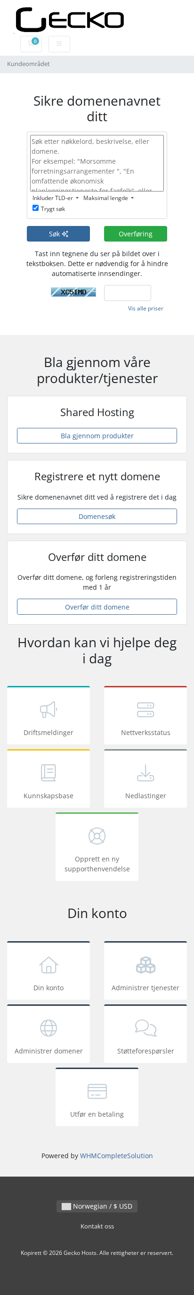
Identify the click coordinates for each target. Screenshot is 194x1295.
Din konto (48, 987)
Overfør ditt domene (97, 606)
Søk (55, 233)
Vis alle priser (145, 308)
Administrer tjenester (145, 987)
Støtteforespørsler (145, 1050)
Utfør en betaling (97, 1114)
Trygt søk (53, 209)
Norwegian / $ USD (101, 1206)
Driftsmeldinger (48, 732)
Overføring (136, 233)
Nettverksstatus (145, 732)
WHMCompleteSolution (116, 1155)
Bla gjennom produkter (97, 435)
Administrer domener (49, 1050)
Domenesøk (97, 516)
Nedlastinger (145, 795)
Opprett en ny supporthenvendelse (97, 863)
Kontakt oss (97, 1226)
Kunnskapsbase (48, 795)
